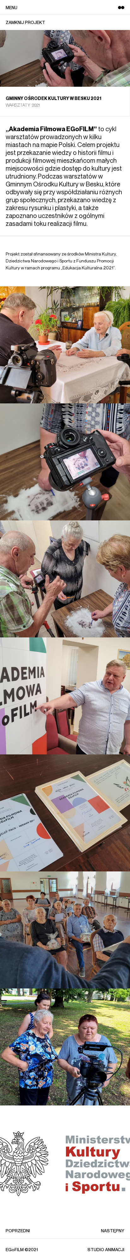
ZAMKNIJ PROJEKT (25, 22)
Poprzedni (18, 1230)
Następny (112, 1230)
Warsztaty (18, 105)
